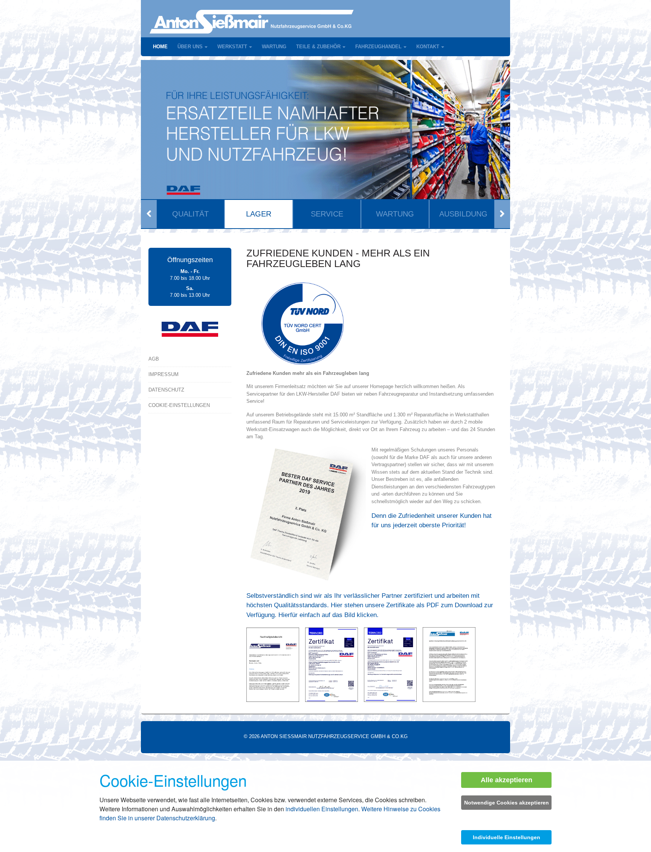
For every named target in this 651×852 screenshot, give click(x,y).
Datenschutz (166, 390)
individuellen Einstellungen (322, 808)
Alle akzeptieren (506, 780)
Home (160, 46)
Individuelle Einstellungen (506, 837)
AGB (153, 359)
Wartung (274, 46)
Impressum (163, 374)
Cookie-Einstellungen (179, 405)
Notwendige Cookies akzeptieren (506, 803)
